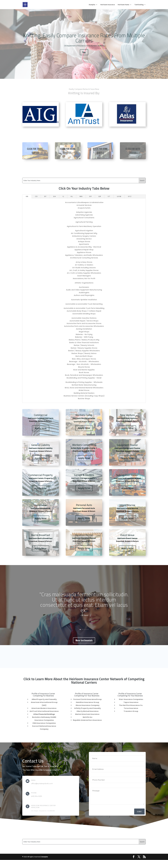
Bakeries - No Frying (84, 334)
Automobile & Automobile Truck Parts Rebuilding (84, 308)
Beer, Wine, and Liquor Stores (84, 359)
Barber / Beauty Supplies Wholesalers (84, 350)
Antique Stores (84, 241)
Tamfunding (138, 5)
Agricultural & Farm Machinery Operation (84, 226)
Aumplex (92, 5)
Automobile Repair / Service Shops (84, 321)
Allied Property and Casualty (44, 699)
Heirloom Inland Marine (127, 508)
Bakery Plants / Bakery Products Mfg (84, 340)
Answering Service (84, 239)
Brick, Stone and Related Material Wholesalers (84, 388)
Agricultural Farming (84, 222)
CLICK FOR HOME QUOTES (100, 150)
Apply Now (41, 428)
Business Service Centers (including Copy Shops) (84, 396)
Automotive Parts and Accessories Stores (84, 323)
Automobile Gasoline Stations (84, 318)
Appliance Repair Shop (84, 250)
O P (90, 196)
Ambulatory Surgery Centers (84, 236)
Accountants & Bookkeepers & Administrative (84, 202)
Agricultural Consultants (84, 217)
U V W (119, 196)
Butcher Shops (84, 398)
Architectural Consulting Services (84, 258)
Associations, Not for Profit (84, 278)
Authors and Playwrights (84, 295)
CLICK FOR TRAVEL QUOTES (35, 150)
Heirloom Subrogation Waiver (127, 478)
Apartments (84, 244)
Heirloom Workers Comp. (84, 418)
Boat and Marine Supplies (84, 370)
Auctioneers (84, 287)
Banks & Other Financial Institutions (84, 342)
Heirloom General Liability (40, 448)
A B (27, 196)
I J (63, 196)
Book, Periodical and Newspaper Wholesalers (84, 375)
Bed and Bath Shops (84, 356)
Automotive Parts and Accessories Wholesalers (84, 326)
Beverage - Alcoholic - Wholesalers (84, 361)
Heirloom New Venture (127, 418)
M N (81, 196)
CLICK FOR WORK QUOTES (67, 150)
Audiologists (84, 292)
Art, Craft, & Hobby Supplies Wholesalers (84, 273)
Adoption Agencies (84, 212)
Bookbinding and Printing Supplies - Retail (84, 378)
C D (36, 196)
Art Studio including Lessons (84, 267)
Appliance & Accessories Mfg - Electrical (84, 247)
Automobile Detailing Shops (84, 314)
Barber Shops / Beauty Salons (84, 353)
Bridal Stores (84, 390)
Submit (139, 811)
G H (54, 196)
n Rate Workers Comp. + (86, 448)
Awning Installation (84, 329)
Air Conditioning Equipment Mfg (84, 233)
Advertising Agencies (84, 215)
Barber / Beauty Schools (84, 345)
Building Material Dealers (84, 393)
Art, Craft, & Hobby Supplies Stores (84, 270)
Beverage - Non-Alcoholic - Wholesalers (84, 364)
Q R (100, 196)
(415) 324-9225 (36, 796)
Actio (73, 448)
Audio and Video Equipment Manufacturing (84, 290)
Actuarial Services (84, 205)
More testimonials (84, 640)
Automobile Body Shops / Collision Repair (84, 311)
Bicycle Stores (84, 367)
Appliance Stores (84, 252)
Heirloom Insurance (107, 5)
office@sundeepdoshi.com (42, 783)
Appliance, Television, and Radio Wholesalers (84, 255)
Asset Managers (84, 276)
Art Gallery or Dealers (84, 265)
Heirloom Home (123, 5)
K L (72, 196)
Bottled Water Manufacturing (84, 385)
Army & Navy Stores (84, 262)
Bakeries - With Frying (84, 337)
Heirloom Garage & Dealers (84, 478)
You (84, 52)
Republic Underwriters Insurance (87, 720)
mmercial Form (46, 418)
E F (45, 196)
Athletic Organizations (84, 283)
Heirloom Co (33, 418)
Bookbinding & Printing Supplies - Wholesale (84, 382)
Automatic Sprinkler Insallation (84, 299)
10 (92, 74)
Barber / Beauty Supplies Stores (84, 348)
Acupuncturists (84, 208)
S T (109, 196)
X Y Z (129, 196)
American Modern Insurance (44, 708)
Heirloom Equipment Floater (127, 448)
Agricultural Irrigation (84, 230)
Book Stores (84, 372)
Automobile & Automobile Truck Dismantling (84, 304)
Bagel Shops (84, 332)
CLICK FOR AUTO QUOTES (132, 150)
